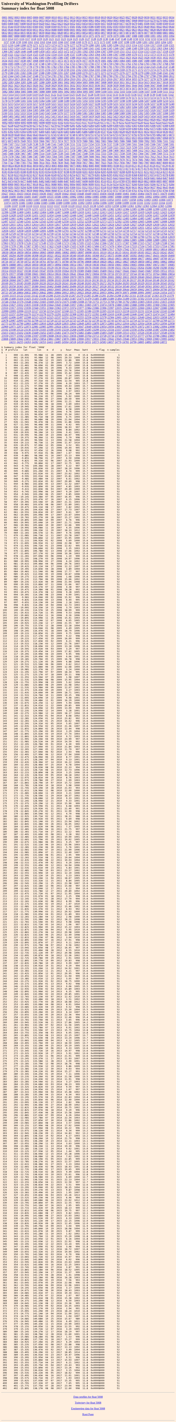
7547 (78, 153)
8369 (140, 175)
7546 (72, 153)
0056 (60, 20)
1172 (96, 42)
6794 (147, 134)
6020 (116, 119)
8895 (159, 181)
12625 (118, 224)
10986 (103, 196)
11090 (66, 202)
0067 (128, 20)
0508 (159, 23)
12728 (4, 233)
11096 (103, 202)
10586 (57, 196)
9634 (147, 187)
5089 (48, 91)
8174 (134, 168)
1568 (122, 54)
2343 (4, 76)
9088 (54, 184)
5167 (109, 97)
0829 (159, 29)
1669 (41, 60)
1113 (4, 39)
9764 (153, 190)
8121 (134, 165)
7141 (54, 144)
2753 (41, 76)
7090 (140, 141)
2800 (165, 76)
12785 (110, 237)
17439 (80, 246)
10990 (133, 196)
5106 (141, 91)
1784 (66, 66)
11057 (125, 199)
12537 (12, 221)
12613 (27, 224)
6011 (91, 119)
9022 (41, 184)
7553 (103, 153)
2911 (78, 79)
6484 (72, 131)
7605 (116, 156)
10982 (72, 196)
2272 (97, 73)
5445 (171, 116)
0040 (17, 20)
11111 (36, 206)
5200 (134, 100)
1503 (91, 51)
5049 (165, 85)
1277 (72, 45)
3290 (54, 82)
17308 (133, 243)
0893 (29, 36)
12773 (27, 237)
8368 (134, 175)
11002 (21, 199)
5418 (85, 116)
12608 (163, 221)
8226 (23, 175)
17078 (19, 243)
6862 (159, 134)
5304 (29, 110)
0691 (72, 29)
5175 (159, 97)
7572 (165, 153)
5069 (103, 88)
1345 (109, 48)
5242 (10, 107)
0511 (4, 26)
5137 (140, 94)
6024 (140, 119)
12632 (171, 224)
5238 (159, 104)
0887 (10, 36)
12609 (171, 221)
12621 (88, 224)
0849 (60, 32)
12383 (118, 209)
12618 (65, 224)
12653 (156, 227)
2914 (97, 79)
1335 (54, 48)
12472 (50, 218)
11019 (81, 199)
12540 (19, 221)
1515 (147, 51)
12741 (57, 233)
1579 (17, 57)
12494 (163, 218)
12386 (141, 209)
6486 (85, 131)
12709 (95, 230)
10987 (110, 196)
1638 (23, 60)
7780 (17, 162)
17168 (57, 243)
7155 (97, 144)
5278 (97, 107)
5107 (147, 91)
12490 (156, 218)
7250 (134, 147)
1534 (54, 54)
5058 (41, 88)
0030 (147, 17)
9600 (116, 187)
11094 (96, 202)
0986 (72, 36)
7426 (165, 150)
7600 (91, 156)
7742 (10, 162)
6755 (116, 134)
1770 (4, 66)
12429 (19, 215)
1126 (81, 39)
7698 (159, 159)
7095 (153, 141)
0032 (159, 17)
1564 (97, 54)
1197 (120, 42)
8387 (29, 178)
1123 (63, 39)
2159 (66, 70)
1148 (123, 39)
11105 (169, 202)
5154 (29, 97)
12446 (72, 215)
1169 (78, 42)
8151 (60, 168)
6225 (165, 122)
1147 (117, 39)
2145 (153, 66)
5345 (48, 113)
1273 (48, 45)
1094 (171, 36)
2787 (91, 76)
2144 (147, 66)
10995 (163, 196)
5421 (103, 116)
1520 (4, 54)
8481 (35, 181)
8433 (103, 178)
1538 (78, 54)
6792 (134, 134)
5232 (122, 104)
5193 (91, 100)
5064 (72, 88)
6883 (35, 138)
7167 (159, 144)
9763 (147, 190)
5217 (35, 104)
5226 (85, 104)
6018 (103, 119)
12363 (145, 206)
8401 (78, 178)
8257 (78, 175)
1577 (4, 57)
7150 (66, 144)
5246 (35, 107)
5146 (23, 97)
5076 (140, 88)
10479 (163, 193)
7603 (103, 156)
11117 (57, 206)
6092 (5, 122)
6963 (153, 138)
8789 (122, 181)
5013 (134, 82)
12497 (4, 221)
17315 (141, 243)
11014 (58, 199)
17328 (156, 243)
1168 (72, 42)
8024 (11, 165)
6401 (48, 131)
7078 (72, 141)
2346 (23, 76)
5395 (147, 113)
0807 (103, 29)
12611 (12, 224)
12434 (50, 215)
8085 (91, 165)
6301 (122, 125)
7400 (116, 150)
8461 (153, 178)
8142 (23, 168)
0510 (171, 23)
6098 (42, 122)
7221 (116, 147)
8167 (109, 168)
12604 (133, 221)
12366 (168, 206)
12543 (42, 221)
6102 (60, 122)
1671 (54, 60)
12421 (156, 212)
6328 (23, 128)
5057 (35, 88)
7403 (122, 150)
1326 (23, 48)
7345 (41, 150)
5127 (84, 94)
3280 (165, 79)
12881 (103, 240)
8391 (41, 178)
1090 (147, 36)
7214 (85, 147)
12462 (19, 218)
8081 (79, 165)
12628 (141, 224)
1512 (128, 51)
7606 (122, 156)
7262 (17, 150)
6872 (165, 134)
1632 (165, 57)
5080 (165, 88)
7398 (109, 150)
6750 (85, 134)
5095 (85, 91)
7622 (23, 159)
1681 (103, 60)
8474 (11, 181)
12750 (110, 233)
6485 (78, 131)
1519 (171, 51)
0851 (66, 32)
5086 (29, 91)
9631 (134, 187)
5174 (153, 97)
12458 (163, 215)
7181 (171, 144)
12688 (35, 230)
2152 (23, 70)
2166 (103, 70)
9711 (60, 190)
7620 (17, 159)
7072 (54, 141)
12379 (88, 209)
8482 (42, 181)
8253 (66, 175)
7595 (60, 156)
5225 (78, 104)
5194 (97, 100)
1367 (11, 51)
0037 (11, 20)
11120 (71, 206)
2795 (134, 76)
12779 (65, 237)
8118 (128, 165)
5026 (35, 85)
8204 (97, 172)
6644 (42, 134)
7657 (78, 159)
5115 (17, 94)
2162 (78, 70)
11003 (29, 199)
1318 (159, 45)
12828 (65, 240)
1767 (159, 63)
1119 (39, 39)
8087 (97, 165)
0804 (91, 29)
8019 (5, 165)
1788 (91, 66)
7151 (72, 144)
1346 (116, 48)
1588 (72, 57)
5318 (103, 110)
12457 (156, 215)
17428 (57, 246)
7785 (23, 162)
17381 (19, 246)
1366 (4, 51)
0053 (42, 20)
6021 (122, 119)
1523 (23, 54)
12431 (35, 215)
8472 (4, 181)
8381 (4, 178)
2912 (85, 79)
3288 (42, 82)
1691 (159, 60)
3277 (147, 79)
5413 (54, 116)
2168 (116, 70)
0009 (48, 17)
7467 (23, 153)
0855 (91, 32)
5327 (159, 110)
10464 (141, 193)
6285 (97, 125)
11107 (15, 206)
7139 (41, 144)
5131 (103, 94)
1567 (116, 54)
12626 (125, 224)
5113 (5, 94)
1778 (29, 66)
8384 (23, 178)
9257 (128, 184)
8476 (17, 181)
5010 (116, 82)
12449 (95, 215)
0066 (122, 20)
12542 (35, 221)
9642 (159, 187)
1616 (91, 57)
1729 (23, 63)
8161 (72, 168)
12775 (42, 237)
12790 (141, 237)
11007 (36, 199)
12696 (50, 230)
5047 (153, 85)
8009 (165, 162)
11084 (37, 202)
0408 (23, 23)
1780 (41, 66)
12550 (65, 221)
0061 (91, 20)
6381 (159, 128)
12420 (148, 212)
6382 (165, 128)
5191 (79, 100)
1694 (4, 63)
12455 (141, 215)
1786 (78, 66)
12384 (125, 209)
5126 (78, 94)
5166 (103, 97)
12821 (12, 240)
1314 (134, 45)
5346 (54, 113)
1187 (108, 42)
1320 (165, 45)
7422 (153, 150)
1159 (18, 42)
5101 (110, 91)
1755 (85, 63)
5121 (47, 94)
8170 (116, 168)
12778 (57, 237)
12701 (65, 230)
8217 (4, 175)
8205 (103, 172)
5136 (134, 94)
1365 (171, 48)
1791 (109, 66)
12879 (88, 240)
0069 (141, 20)
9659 (29, 190)
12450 (103, 215)
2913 (91, 79)
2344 (10, 76)
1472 (66, 51)
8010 (171, 162)
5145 (17, 97)
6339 (66, 128)
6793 (140, 134)
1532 (48, 54)
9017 (29, 184)
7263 (23, 150)
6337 (54, 128)
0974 (54, 36)
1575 (165, 54)
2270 (85, 73)
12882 (110, 240)
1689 (153, 60)
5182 (29, 100)
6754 (109, 134)
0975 (60, 36)
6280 (66, 125)
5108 (153, 91)
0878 (153, 32)
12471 (42, 218)
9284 (171, 184)
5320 (116, 110)
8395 (66, 178)
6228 (10, 125)
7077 (66, 141)
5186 (48, 100)
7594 (54, 156)
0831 (171, 29)
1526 (41, 54)
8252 (60, 175)
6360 (134, 128)
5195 (103, 100)
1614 (78, 57)
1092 (159, 36)
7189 (48, 147)
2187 (35, 73)
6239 (23, 125)
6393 (17, 131)
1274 (54, 45)
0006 (35, 17)
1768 (165, 63)
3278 (153, 79)
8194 (48, 172)
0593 (116, 26)
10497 (35, 196)
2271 (91, 73)
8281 (97, 175)
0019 (103, 17)
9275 (165, 184)
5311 (72, 110)
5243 (17, 107)
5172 (140, 97)
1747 (35, 63)
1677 (85, 60)
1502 (85, 51)
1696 (17, 63)
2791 (116, 76)
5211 (171, 100)
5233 (128, 104)
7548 (85, 153)
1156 (171, 39)
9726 (66, 190)
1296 (116, 45)
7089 (134, 141)
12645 (95, 227)
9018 (35, 184)
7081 (91, 141)
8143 (29, 168)
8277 (85, 175)
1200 (138, 42)
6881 (23, 138)
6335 (41, 128)
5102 (116, 91)
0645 (4, 29)
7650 (66, 159)
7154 (91, 144)
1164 (48, 42)
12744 (72, 233)
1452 (54, 51)
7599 (85, 156)
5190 (72, 100)
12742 (65, 233)
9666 (48, 190)
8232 (29, 175)
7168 (165, 144)
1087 (128, 36)
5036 (97, 85)
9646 (171, 187)
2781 (54, 76)
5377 (66, 113)
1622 (122, 57)
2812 (171, 76)
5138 (146, 94)
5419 (91, 116)
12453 (125, 215)
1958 (128, 66)
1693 (171, 60)
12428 (12, 215)
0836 (29, 32)
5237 (153, 104)
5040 (122, 85)
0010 (54, 17)
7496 (35, 153)
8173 (128, 168)
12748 (95, 233)
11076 (14, 202)
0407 (17, 23)
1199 (132, 42)
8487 (66, 181)
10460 (118, 193)
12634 (12, 227)
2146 (159, 66)
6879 (17, 138)
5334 (29, 113)
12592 (118, 221)
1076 (97, 36)
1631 (159, 57)
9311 (78, 187)
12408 (65, 212)
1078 (109, 36)
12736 (42, 233)
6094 (17, 122)
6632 (147, 131)
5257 (91, 107)
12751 (118, 233)
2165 (97, 70)
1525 (35, 54)
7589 (42, 156)
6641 (23, 134)
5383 (91, 113)
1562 (85, 54)
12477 (80, 218)
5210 (165, 100)
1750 (54, 63)
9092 (66, 184)
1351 (147, 48)
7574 (171, 153)
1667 (29, 60)
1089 (140, 36)
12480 (103, 218)
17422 (50, 246)
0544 (10, 26)
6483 (66, 131)
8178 (153, 168)
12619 (72, 224)
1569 (128, 54)
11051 (95, 199)
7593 (48, 156)
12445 (65, 215)
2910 (72, 79)
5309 (60, 110)
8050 (35, 165)
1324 (17, 48)
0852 (72, 32)
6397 (35, 131)
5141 (165, 94)
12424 (171, 212)
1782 (54, 66)
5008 (103, 82)
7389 (97, 150)
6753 (103, 134)
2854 (66, 79)
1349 (134, 48)
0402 (165, 20)
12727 (171, 230)
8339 (128, 175)
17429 (65, 246)
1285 (109, 45)
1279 (85, 45)
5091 (60, 91)
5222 (60, 104)
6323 (17, 128)
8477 (23, 181)
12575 (110, 221)
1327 (29, 48)
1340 (85, 48)
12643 (80, 227)
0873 (122, 32)
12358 (115, 206)
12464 (27, 218)
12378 (80, 209)
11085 (44, 202)
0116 (147, 20)
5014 (140, 82)
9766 (165, 190)
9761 (134, 190)
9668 (54, 190)
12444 (57, 215)
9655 (17, 190)
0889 (23, 36)
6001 (60, 119)
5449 (23, 119)
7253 (153, 147)
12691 (42, 230)
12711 (103, 230)
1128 (93, 39)
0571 (66, 26)
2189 (48, 73)
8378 (165, 175)
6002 (66, 119)
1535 (60, 54)
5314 (78, 110)
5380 (78, 113)
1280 (91, 45)
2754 (48, 76)
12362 (138, 206)
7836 (54, 162)
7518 (48, 153)
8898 (171, 181)
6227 (4, 125)
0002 (11, 17)
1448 (29, 51)
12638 (42, 227)
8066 (60, 165)
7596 (66, 156)
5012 (128, 82)
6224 (159, 122)
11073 (169, 199)
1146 (111, 39)
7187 (35, 147)
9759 (128, 190)
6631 (140, 131)
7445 (4, 153)
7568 (153, 153)
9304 (60, 187)
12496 (171, 218)
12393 (163, 209)
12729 (12, 233)
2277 (128, 73)
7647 (54, 159)
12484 (133, 218)
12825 (42, 240)
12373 (50, 209)
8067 (66, 165)
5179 (11, 100)
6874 (4, 138)
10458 (110, 193)
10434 (27, 193)
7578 (11, 156)
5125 (72, 94)
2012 (134, 66)
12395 (171, 209)
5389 (122, 113)
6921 (122, 138)
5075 (134, 88)
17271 (118, 243)
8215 (165, 172)
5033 (78, 85)
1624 (134, 57)
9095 (78, 184)
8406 (85, 178)
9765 (159, 190)
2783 (66, 76)
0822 (128, 29)
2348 (35, 76)
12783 (95, 237)
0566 (35, 26)
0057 (66, 20)
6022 (128, 119)
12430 (27, 215)
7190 (54, 147)
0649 (23, 29)
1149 (129, 39)
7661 (91, 159)
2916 (109, 79)
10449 (88, 193)
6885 (48, 138)
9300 (35, 187)
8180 (165, 168)
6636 (165, 131)
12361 (130, 206)
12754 (133, 233)
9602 (122, 187)
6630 (134, 131)
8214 (159, 172)
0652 (41, 29)
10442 (65, 193)
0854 (85, 32)
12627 (133, 224)
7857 (85, 162)
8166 (103, 168)
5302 (17, 110)
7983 (140, 162)
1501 (79, 51)
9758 (122, 190)
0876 (140, 32)
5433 (147, 116)
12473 (57, 218)
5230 (109, 104)
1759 (109, 63)
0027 (128, 17)
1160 (24, 42)
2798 (153, 76)
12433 (42, 215)
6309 (171, 125)
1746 (29, 63)
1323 (10, 48)
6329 (29, 128)
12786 (118, 237)
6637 (171, 131)
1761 (122, 63)
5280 (109, 107)
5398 (165, 113)
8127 (159, 165)
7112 (17, 144)
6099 (48, 122)
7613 (159, 156)
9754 (103, 190)
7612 (153, 156)
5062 (60, 88)
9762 (140, 190)
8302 (116, 175)
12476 (72, 218)
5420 (97, 116)
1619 (109, 57)
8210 (134, 172)
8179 (159, 168)
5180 (17, 100)
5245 (29, 107)
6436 (60, 131)
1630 (153, 57)
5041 (128, 85)
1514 (140, 51)
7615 (171, 156)
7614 (165, 156)
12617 (57, 224)
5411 (41, 116)
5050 (171, 85)
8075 (73, 165)
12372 (42, 209)
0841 (54, 32)
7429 (171, 150)
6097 (35, 122)
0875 (134, 32)
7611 (147, 156)
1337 (66, 48)
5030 (60, 85)
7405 (128, 150)
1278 (78, 45)
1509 (110, 51)
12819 (171, 237)
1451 (48, 51)
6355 (103, 128)
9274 (159, 184)
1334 (48, 48)
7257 (165, 147)
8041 (29, 165)
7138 (35, 144)
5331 (10, 113)
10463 (133, 193)
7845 (66, 162)
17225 (88, 243)
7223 (128, 147)
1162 (36, 42)
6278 (54, 125)
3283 (11, 82)
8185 (17, 172)
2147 (165, 66)
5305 (35, 110)
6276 (41, 125)
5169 (122, 97)
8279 (91, 175)
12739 (50, 233)
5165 (97, 97)
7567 (147, 153)
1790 (103, 66)
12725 (163, 230)
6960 (147, 138)
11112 (43, 206)
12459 (171, 215)
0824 (140, 29)
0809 (109, 29)
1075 (91, 36)
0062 (97, 20)
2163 (85, 70)
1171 (90, 42)
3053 (122, 79)
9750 (91, 190)
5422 (109, 116)
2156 (48, 70)
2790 (109, 76)
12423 (163, 212)
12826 (50, 240)
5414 (60, 116)
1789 (97, 66)
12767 (171, 233)
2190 (54, 73)
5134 (121, 94)
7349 (48, 150)
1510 (116, 51)
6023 (134, 119)
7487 (29, 153)
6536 (97, 131)
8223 (17, 175)
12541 (27, 221)
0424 (66, 23)
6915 (85, 138)
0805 (97, 29)
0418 (29, 23)
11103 (154, 202)
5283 (128, 107)
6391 (4, 131)
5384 (97, 113)
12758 (156, 233)
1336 (60, 48)
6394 (23, 131)
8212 (147, 172)
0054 (48, 20)
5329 (171, 110)
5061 (54, 88)
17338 (163, 243)
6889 (66, 138)
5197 (116, 100)
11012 (51, 199)
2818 (35, 79)
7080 (85, 141)
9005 (17, 184)
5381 (85, 113)
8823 (147, 181)
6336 (48, 128)
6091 (171, 119)
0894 (35, 36)
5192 (85, 100)
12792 (156, 237)
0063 (103, 20)
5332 (17, 113)
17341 (171, 243)
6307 (159, 125)
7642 (48, 159)
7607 (128, 156)
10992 (148, 196)
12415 (110, 212)
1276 (66, 45)
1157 (6, 42)
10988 (118, 196)
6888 (60, 138)
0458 (109, 23)
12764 (163, 233)
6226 (171, 122)
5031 (66, 85)
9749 (85, 190)
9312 (85, 187)
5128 (90, 94)
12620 (80, 224)
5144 (10, 97)
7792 (29, 162)
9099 (91, 184)
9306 (72, 187)
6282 (78, 125)
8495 (72, 181)
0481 (140, 23)
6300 (116, 125)
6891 (72, 138)
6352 (85, 128)
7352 (54, 150)
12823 (27, 240)
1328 (35, 48)
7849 (72, 162)
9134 (109, 184)
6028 (165, 119)
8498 (85, 181)
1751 (60, 63)
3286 (29, 82)
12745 (80, 233)
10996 (171, 196)
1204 (163, 42)
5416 (72, 116)
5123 (59, 94)
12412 (95, 212)
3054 (128, 79)
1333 (41, 48)
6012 (97, 119)
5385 (103, 113)
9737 (72, 190)
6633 (153, 131)
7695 (153, 159)
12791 (148, 237)
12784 (103, 237)
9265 (147, 184)
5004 (79, 82)
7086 (122, 141)
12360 (123, 206)
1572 (147, 54)
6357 (116, 128)
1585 (54, 57)
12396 (5, 212)
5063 (66, 88)
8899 (4, 184)
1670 (48, 60)
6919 (109, 138)
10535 (50, 196)
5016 (153, 82)
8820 (140, 181)
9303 (54, 187)
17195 (80, 243)
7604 (110, 156)
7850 (78, 162)
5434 (153, 116)
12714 (118, 230)
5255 (85, 107)
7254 (159, 147)
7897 (97, 162)
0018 (97, 17)
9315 (97, 187)
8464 (159, 178)
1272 (41, 45)
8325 (122, 175)
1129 (99, 39)
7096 (159, 141)
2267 (66, 73)
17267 (110, 243)
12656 (5, 230)
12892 (163, 240)
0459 (116, 23)
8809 (134, 181)
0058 (72, 20)
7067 (48, 141)
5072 (116, 88)
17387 (27, 246)
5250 (60, 107)
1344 (103, 48)
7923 (103, 162)
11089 (59, 202)
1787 (85, 66)
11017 (66, 199)
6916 (91, 138)
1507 (103, 51)
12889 (156, 240)
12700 (57, 230)
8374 (153, 175)
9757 (116, 190)
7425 (159, 150)
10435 (35, 193)
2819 (42, 79)
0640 (147, 26)
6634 (159, 131)
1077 (103, 36)
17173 (65, 243)
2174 (153, 70)
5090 (54, 91)
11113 (50, 206)
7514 (41, 153)
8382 (10, 178)
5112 (171, 91)
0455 (91, 23)
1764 (140, 63)
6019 (109, 119)
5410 (35, 116)
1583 (41, 57)
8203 (91, 172)
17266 (103, 243)
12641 (65, 227)
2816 (23, 79)
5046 (147, 85)
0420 (41, 23)
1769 (171, 63)
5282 (122, 107)
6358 (122, 128)
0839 (41, 32)
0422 (54, 23)
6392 (10, 131)
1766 (153, 63)
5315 (85, 110)
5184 (42, 100)
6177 (109, 122)
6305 (147, 125)
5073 (122, 88)
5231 (116, 104)
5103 (122, 91)
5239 (165, 104)
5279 (103, 107)
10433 (19, 193)
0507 (153, 23)
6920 (116, 138)
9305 (66, 187)
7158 (115, 144)
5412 (48, 116)
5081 (171, 88)
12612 (19, 224)
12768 (4, 237)
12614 (35, 224)
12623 (103, 224)
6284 (91, 125)
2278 (134, 73)
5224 (72, 104)
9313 (91, 187)
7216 (97, 147)
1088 (134, 36)
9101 (97, 184)
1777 (23, 66)
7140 (47, 144)
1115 (16, 39)
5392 (140, 113)
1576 (171, 54)
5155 (35, 97)
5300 (4, 110)
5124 (66, 94)
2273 (103, 73)
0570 (60, 26)
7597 (72, 156)
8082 (85, 165)
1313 (128, 45)
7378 (72, 150)
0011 (60, 17)
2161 (72, 70)
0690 (66, 29)
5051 (4, 88)
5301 (11, 110)
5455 (54, 119)
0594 (122, 26)
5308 (54, 110)
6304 (140, 125)
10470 (148, 193)
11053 (103, 199)
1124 (69, 39)
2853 (60, 79)
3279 (159, 79)
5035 (91, 85)
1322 (4, 48)
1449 (35, 51)
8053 (48, 165)
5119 (35, 94)
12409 (73, 212)
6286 (103, 125)
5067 (91, 88)
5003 (72, 82)
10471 (156, 193)
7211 (66, 147)
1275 (60, 45)
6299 (109, 125)
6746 (60, 134)
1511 (122, 51)
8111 (122, 165)
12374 (57, 209)
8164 (91, 168)
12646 (103, 227)
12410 (80, 212)
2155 (41, 70)
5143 (4, 97)
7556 (109, 153)
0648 (17, 29)
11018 (73, 199)
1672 (60, 60)
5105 (135, 91)
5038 (109, 85)
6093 (11, 122)
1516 (153, 51)
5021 (10, 85)
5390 (128, 113)
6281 (72, 125)
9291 (11, 187)
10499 (42, 196)
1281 (97, 45)
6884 (41, 138)
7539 (60, 153)
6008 (79, 119)
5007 (97, 82)
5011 (122, 82)
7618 (4, 159)
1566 (109, 54)
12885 (133, 240)
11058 (132, 199)
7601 (97, 156)
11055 (117, 199)
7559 (128, 153)
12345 (100, 206)
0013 (72, 17)
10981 (65, 196)
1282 (103, 45)
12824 (35, 240)
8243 (41, 175)
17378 (12, 246)
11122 (78, 206)
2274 (109, 73)
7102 (171, 141)
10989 (125, 196)
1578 (10, 57)
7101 (165, 141)
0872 (116, 32)
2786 (85, 76)
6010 (85, 119)
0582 (78, 26)
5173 (147, 97)
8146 (48, 168)
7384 (91, 150)
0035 (4, 20)
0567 (41, 26)
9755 (109, 190)
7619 (10, 159)
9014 (23, 184)
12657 (12, 230)
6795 (153, 134)
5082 (5, 91)
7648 (60, 159)
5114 (11, 94)
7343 (35, 150)
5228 (97, 104)
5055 (23, 88)
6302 (128, 125)
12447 (80, 215)
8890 (153, 181)
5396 (153, 113)
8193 (42, 172)
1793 (116, 66)
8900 (10, 184)
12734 (35, 233)
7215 (91, 147)
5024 (23, 85)
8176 (147, 168)
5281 (116, 107)
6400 (41, 131)
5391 (134, 113)
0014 (78, 17)
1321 (171, 45)
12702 (73, 230)
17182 (72, 243)
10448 (80, 193)
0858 (109, 32)
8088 (104, 165)
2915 (103, 79)
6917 (97, 138)
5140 (158, 94)
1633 (171, 57)
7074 (60, 141)
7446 (10, 153)
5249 (54, 107)
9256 (122, 184)
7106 (4, 144)
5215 (23, 104)
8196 (54, 172)
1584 (48, 57)
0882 (171, 32)
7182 (4, 147)
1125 (75, 39)
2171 (134, 70)
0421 (48, 23)
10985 (95, 196)
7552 (97, 153)
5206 (141, 100)
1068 (78, 36)
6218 (128, 122)
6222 (146, 122)
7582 (17, 156)
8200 (79, 172)
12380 (95, 209)
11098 (118, 202)
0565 (29, 26)
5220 (48, 104)
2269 (78, 73)
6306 (153, 125)
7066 (41, 141)
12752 (125, 233)
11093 (88, 202)
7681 (140, 159)
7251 (140, 147)
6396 (29, 131)
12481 (110, 218)
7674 (134, 159)
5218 (41, 104)
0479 (134, 23)
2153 (29, 70)
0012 (66, 17)
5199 (128, 100)
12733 (27, 233)
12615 (42, 224)
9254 (116, 184)
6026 (153, 119)
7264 (29, 150)
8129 (165, 165)
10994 (156, 196)
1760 (116, 63)
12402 (35, 212)
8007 (159, 162)
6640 (17, 134)
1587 (66, 57)
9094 (72, 184)
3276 (140, 79)
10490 (12, 196)
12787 (125, 237)
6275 (35, 125)
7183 (11, 147)
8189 (29, 172)
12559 (95, 221)
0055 (54, 20)
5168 (116, 97)
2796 (140, 76)
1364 (165, 48)
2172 (140, 70)
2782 (60, 76)
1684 (122, 60)
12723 (148, 230)
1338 (72, 48)
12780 (72, 237)
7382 (85, 150)
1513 (134, 51)
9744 (78, 190)
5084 (17, 91)
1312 (122, 45)
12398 (12, 212)
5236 (147, 104)
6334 (35, 128)
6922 (128, 138)
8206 (110, 172)
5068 (97, 88)
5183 (35, 100)
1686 (134, 60)
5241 (4, 107)
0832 (4, 32)
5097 (91, 91)
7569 (159, 153)
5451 (35, 119)
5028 (48, 85)
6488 (91, 131)
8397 (72, 178)
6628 (122, 131)
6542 (109, 131)
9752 (97, 190)
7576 (4, 156)
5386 (109, 113)
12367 (4, 209)
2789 (103, 76)
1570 (134, 54)
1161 (30, 42)
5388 (116, 113)
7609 (134, 156)
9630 (128, 187)
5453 (48, 119)
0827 (147, 29)
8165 (97, 168)
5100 (104, 91)
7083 (103, 141)
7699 (165, 159)
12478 (88, 218)
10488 (4, 196)
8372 (147, 175)
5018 (165, 82)
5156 (41, 97)
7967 (128, 162)
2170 (128, 70)
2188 (41, 73)
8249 (54, 175)
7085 (116, 141)
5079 (159, 88)
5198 (122, 100)
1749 (48, 63)
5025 (29, 85)
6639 (11, 134)
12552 (80, 221)
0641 (153, 26)
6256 (29, 125)
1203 (157, 42)
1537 (72, 54)
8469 (171, 178)
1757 (97, 63)
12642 (72, 227)
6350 (78, 128)
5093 (73, 91)
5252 (72, 107)
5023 (17, 85)
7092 (147, 141)
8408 (91, 178)
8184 (11, 172)
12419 (141, 212)
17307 (125, 243)
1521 (10, 54)
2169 (122, 70)
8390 (35, 178)
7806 (35, 162)
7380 (78, 150)
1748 (41, 63)
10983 (80, 196)
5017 (159, 82)
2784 (72, 76)
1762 (128, 63)
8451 (140, 178)
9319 (109, 187)
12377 (72, 209)
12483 (125, 218)
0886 (4, 36)
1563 (91, 54)
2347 (29, 76)
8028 (17, 165)
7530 (54, 153)
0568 (48, 26)
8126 (153, 165)
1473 (72, 51)
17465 (88, 246)
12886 (141, 240)
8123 (140, 165)
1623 (128, 57)
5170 (128, 97)
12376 (65, 209)
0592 (109, 26)
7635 (35, 159)
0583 (85, 26)
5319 (109, 110)
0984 (66, 36)
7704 (4, 162)
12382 (110, 209)
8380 (171, 175)
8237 (35, 175)
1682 (109, 60)
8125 (146, 165)
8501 (97, 181)
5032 (72, 85)
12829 (72, 240)
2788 (97, 76)
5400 (4, 116)
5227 (91, 104)
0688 (54, 29)
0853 (78, 32)
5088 (42, 91)
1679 (97, 60)
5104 (128, 91)
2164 (91, 70)
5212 (4, 104)
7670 (122, 159)
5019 (171, 82)
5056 (29, 88)
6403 (54, 131)
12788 (133, 237)
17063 (4, 243)
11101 (140, 202)
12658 (20, 230)
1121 (51, 39)
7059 (35, 141)
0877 (147, 32)
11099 (125, 202)
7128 (29, 144)
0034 (171, 17)
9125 (103, 184)
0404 (171, 20)
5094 (79, 91)
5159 (60, 97)
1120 (45, 39)
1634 (4, 60)
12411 (88, 212)
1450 (42, 51)
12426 (4, 215)
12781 (80, 237)
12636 (27, 227)
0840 (48, 32)
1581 (29, 57)
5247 (41, 107)
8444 (122, 178)
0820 (116, 29)
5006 (91, 82)
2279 (140, 73)
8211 (140, 172)
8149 (54, 168)
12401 (27, 212)
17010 (171, 240)
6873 (171, 134)
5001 (60, 82)
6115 (78, 122)
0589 (97, 26)
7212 (72, 147)
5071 (109, 88)
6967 (159, 138)
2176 (165, 70)
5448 (17, 119)
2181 (17, 73)
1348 (128, 48)
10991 (141, 196)
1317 (153, 45)
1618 (103, 57)
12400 (20, 212)
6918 (103, 138)
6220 (140, 122)
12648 (118, 227)
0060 (85, 20)
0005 (29, 17)
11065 (154, 199)
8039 (23, 165)
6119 (91, 122)
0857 (103, 32)
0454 (85, 23)
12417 (125, 212)
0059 (79, 20)
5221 (54, 104)
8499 (91, 181)
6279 (60, 125)
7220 (109, 147)
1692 (165, 60)
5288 (153, 107)
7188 (42, 147)
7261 (10, 150)
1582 (35, 57)
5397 (159, 113)
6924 (140, 138)
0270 (153, 20)
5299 (171, 107)
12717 (133, 230)
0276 (159, 20)
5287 (147, 107)
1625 (140, 57)
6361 (140, 128)
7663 (97, 159)
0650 (29, 29)
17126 (27, 243)
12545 (50, 221)
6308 (165, 125)
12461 (12, 218)
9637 (153, 187)
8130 (171, 165)
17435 (72, 246)
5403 (23, 116)
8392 (48, 178)
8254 (72, 175)
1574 (159, 54)
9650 (4, 190)
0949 (41, 36)
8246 (48, 175)
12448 (88, 215)
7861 (91, 162)
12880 (95, 240)
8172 (122, 168)
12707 (80, 230)
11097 (110, 202)
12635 (19, 227)
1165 (54, 42)
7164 (140, 144)
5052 (10, 88)
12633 (4, 227)
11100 (133, 202)
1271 (35, 45)
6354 (97, 128)
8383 (17, 178)
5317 (97, 110)
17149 (42, 243)
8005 (153, 162)
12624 (110, 224)
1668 (35, 60)
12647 (110, 227)
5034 (85, 85)
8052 (42, 165)
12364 (153, 206)
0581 (72, 26)
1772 (10, 66)
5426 (134, 116)
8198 (66, 172)
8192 (35, 172)
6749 (78, 134)
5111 (165, 91)
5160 (66, 97)
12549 (57, 221)
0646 (10, 29)
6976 (17, 141)
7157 (109, 144)
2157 (54, 70)
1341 (91, 48)
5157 (48, 97)
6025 (147, 119)
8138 (10, 168)
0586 (91, 26)
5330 (4, 113)
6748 (72, 134)
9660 (35, 190)
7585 (23, 156)
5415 (66, 116)
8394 (60, 178)
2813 (4, 79)
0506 (147, 23)
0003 (17, 17)
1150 (135, 39)
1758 (103, 63)
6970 (171, 138)
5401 (11, 116)
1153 (153, 39)
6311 (10, 128)
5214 (17, 104)
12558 (88, 221)
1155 (165, 39)
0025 (122, 17)
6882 (29, 138)
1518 (165, 51)
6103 (66, 122)
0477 (122, 23)
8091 (110, 165)
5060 (48, 88)
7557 (116, 153)
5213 (10, 104)
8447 (128, 178)
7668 (116, 159)
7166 (153, 144)
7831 (48, 162)
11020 (88, 199)
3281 (171, 79)
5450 (29, 119)
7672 (128, 159)
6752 (97, 134)
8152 (66, 168)
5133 (115, 94)
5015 (147, 82)
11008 (44, 199)
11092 (81, 202)
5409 (29, 116)
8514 (116, 181)
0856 (97, 32)
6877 (10, 138)
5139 (152, 94)
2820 (48, 79)
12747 (88, 233)
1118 (33, 39)
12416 (118, 212)
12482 (118, 218)
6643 (35, 134)
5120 (41, 94)
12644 (88, 227)
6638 (4, 134)
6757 (128, 134)
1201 (145, 42)
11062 (140, 199)
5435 (159, 116)
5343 (41, 113)
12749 (103, 233)
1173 (102, 42)
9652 (11, 190)
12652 (148, 227)
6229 (17, 125)
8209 (128, 172)
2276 (122, 73)
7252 (147, 147)
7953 (116, 162)
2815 (17, 79)
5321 (122, 110)
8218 (10, 175)
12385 (133, 209)
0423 (60, 23)
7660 (85, 159)
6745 (54, 134)
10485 (171, 193)
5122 (53, 94)
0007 (42, 17)
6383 (171, 128)
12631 (163, 224)
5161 (72, 97)
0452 (72, 23)
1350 (140, 48)
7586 (29, 156)
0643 (165, 26)
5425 (128, 116)
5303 (23, 110)
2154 (35, 70)
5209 (159, 100)
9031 (48, 184)
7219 (103, 147)
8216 (171, 172)
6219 (134, 122)
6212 (121, 122)
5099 (97, 91)
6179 (115, 122)
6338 (60, 128)
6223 (152, 122)
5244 (23, 107)
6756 (122, 134)
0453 (78, 23)
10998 (14, 199)
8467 (165, 178)
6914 (78, 138)
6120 (97, 122)
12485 (141, 218)
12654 (163, 227)
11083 (29, 202)
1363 (159, 48)
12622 (95, 224)
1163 (42, 42)
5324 (140, 110)
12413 (103, 212)
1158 (12, 42)
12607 (156, 221)
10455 (95, 193)
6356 (109, 128)
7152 (78, 144)
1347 (122, 48)
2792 (122, 76)
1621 (116, 57)
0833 (10, 32)
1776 (17, 66)
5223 (66, 104)
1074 (85, 36)
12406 (50, 212)
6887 (54, 138)
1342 (97, 48)
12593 (125, 221)
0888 (17, 36)
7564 (140, 153)
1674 (72, 60)
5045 (140, 85)
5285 (140, 107)
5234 (134, 104)
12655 (171, 227)
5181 (23, 100)
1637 (17, 60)
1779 (35, 66)
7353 (60, 150)
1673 (66, 60)
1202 (151, 42)
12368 (12, 209)
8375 (159, 175)
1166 (60, 42)
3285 (23, 82)
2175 (159, 70)
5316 (91, 110)
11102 (147, 202)
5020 (4, 85)
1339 (78, 48)
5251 (66, 107)
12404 (42, 212)
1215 (4, 45)
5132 (109, 94)
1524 (29, 54)
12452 (118, 215)
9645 (165, 187)
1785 (72, 66)
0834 (17, 32)
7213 (78, 147)
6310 (4, 128)
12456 (148, 215)
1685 (128, 60)
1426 (17, 51)
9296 (29, 187)
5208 (153, 100)
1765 (147, 63)
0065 (116, 20)
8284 (103, 175)
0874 (128, 32)
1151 (141, 39)
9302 (48, 187)
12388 (148, 209)
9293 (17, 187)
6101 (54, 122)
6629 (128, 131)
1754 (78, 63)
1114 (10, 39)
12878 (80, 240)
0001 (4, 17)
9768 (171, 190)
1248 (17, 45)
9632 (140, 187)
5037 (103, 85)
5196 (110, 100)
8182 (171, 168)
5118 (29, 94)
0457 (103, 23)
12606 (148, 221)
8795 (128, 181)
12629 (148, 224)
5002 (66, 82)
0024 (116, 17)
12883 (118, 240)
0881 (165, 32)
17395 (35, 246)
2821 (54, 79)
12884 (125, 240)
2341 (165, 73)
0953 (48, 36)
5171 (134, 97)
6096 (29, 122)
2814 (11, 79)
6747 (66, 134)
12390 (156, 209)
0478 (128, 23)
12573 (103, 221)
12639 (50, 227)
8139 (17, 168)
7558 (122, 153)
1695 (10, 63)
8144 (35, 168)
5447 (11, 119)
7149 (60, 144)
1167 (66, 42)
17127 (35, 243)
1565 (103, 54)
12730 (19, 233)
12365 (160, 206)
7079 (78, 141)
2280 (147, 73)
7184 (17, 147)
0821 (122, 29)
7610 (141, 156)
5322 (128, 110)
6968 (165, 138)
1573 (153, 54)
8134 (4, 168)
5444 (165, 116)
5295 (159, 107)
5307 (48, 110)
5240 (171, 104)
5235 (140, 104)
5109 (159, 91)
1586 (60, 57)
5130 (97, 94)
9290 (4, 187)
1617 (97, 57)
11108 (22, 206)
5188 (60, 100)
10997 (6, 199)
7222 (122, 147)
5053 (17, 88)
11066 (162, 199)
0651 (35, 29)
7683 (147, 159)
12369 (19, 209)
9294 (23, 187)
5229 (103, 104)
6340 (72, 128)
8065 (54, 165)
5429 (140, 116)
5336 (35, 113)
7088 (128, 141)
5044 (134, 85)
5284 (134, 107)
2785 (78, 76)
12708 (88, 230)
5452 (42, 119)
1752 (66, 63)
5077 (147, 88)
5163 (85, 97)
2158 (60, 70)
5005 (85, 82)
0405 (4, 23)
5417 (78, 116)
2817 (29, 79)
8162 (78, 168)
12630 (156, 224)
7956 (122, 162)
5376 (60, 113)
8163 (85, 168)
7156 (103, 144)
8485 (54, 181)
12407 (57, 212)
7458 (17, 153)
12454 (133, 215)
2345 (17, 76)
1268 (23, 45)
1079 (116, 36)
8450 (134, 178)
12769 (12, 237)
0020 (109, 17)
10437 (50, 193)
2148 (171, 66)
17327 (148, 243)
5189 (66, 100)
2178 (171, 70)
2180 (10, 73)
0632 (134, 26)
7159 (122, 144)
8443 (116, 178)
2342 (171, 73)
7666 (109, 159)
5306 (42, 110)
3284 (17, 82)
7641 (41, 159)
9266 (153, 184)
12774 (35, 237)
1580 (23, 57)
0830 (165, 29)
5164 (91, 97)
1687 (140, 60)
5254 (78, 107)
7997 (147, 162)
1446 (23, 51)
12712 (110, 230)
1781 (48, 66)
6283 (85, 125)
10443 (72, 193)
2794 (128, 76)
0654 (48, 29)
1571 (140, 54)
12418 (133, 212)
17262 (95, 243)
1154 (159, 39)
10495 (27, 196)
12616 (50, 224)
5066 (85, 88)
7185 (23, 147)
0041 (23, 20)
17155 (50, 243)
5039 (116, 85)
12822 (19, 240)
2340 (159, 73)
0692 (78, 29)
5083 (11, 91)
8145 (41, 168)
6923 (134, 138)
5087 (35, 91)
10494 (19, 196)
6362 (147, 128)
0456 (97, 23)
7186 (29, 147)
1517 (159, 51)
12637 (35, 227)
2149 (4, 70)
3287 (35, 82)
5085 (23, 91)
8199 (72, 172)
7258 (171, 147)
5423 (116, 116)
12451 (110, 215)
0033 (165, 17)
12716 (125, 230)
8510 (103, 181)
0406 (10, 23)
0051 (29, 20)
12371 (35, 209)
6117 (84, 122)
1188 (114, 42)
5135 (127, 94)
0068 (134, 20)
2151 (17, 70)
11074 (7, 202)
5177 (171, 97)
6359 (128, 128)
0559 (17, 26)
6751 (91, 134)
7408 (134, 150)
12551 (72, 221)
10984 (88, 196)
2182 (23, 73)
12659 (27, 230)
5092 (66, 91)
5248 (48, 107)
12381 (103, 209)
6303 (134, 125)
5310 (66, 110)
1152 (147, 39)
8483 (48, 181)
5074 (128, 88)
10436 (42, 193)
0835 (23, 32)
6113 (72, 122)
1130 (105, 39)
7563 (134, 153)
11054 (110, 199)
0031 (153, 17)
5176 (165, 97)
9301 (42, 187)
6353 (91, 128)
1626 (147, 57)
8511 (109, 181)
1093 (165, 36)
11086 (51, 202)
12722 (141, 230)
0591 (103, 26)
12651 (141, 227)
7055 (29, 141)
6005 (72, 119)
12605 (141, 221)
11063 (147, 199)
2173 (147, 70)
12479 (95, 218)
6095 (23, 122)
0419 (35, 23)
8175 (140, 168)
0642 (159, 26)
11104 (161, 202)
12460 (4, 218)
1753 (72, 63)
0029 (140, 17)
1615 (85, 57)
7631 (29, 159)
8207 (116, 172)
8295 (109, 175)
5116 (23, 94)
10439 (57, 193)
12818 (163, 237)
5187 (54, 100)
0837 (35, 32)
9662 (42, 190)
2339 (153, 73)
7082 (97, 141)
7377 (66, 150)
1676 (78, 60)
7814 (41, 162)
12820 (4, 240)
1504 (97, 51)
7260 (4, 150)
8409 (97, 178)
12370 (27, 209)
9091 (60, 184)
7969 (134, 162)
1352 (153, 48)
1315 (140, 45)
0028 (134, 17)
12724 (156, 230)
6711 (48, 134)
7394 (103, 150)
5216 (29, 104)
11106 (7, 206)
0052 (35, 20)
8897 (165, 181)
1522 (17, 54)
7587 (35, 156)
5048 (159, 85)
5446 (4, 119)
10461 (125, 193)
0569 (54, 26)
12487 (148, 218)
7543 (66, 153)
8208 (122, 172)
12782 (88, 237)
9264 (140, 184)
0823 (134, 29)
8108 (116, 165)
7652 (72, 159)
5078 (153, 88)
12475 (65, 218)
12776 (50, 237)
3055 (134, 79)
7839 (60, 162)
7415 (147, 150)
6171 (103, 122)
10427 (4, 193)
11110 (29, 206)
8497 (79, 181)
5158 (54, 97)
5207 (147, 100)
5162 (78, 97)
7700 (171, 159)
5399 (171, 113)
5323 (134, 110)
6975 (10, 141)
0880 (159, 32)
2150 (10, 70)
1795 (122, 66)
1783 (60, 66)
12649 (125, 227)
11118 (64, 206)
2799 (159, 76)
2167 (109, 70)
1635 (10, 60)
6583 (116, 131)
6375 (153, 128)
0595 (128, 26)
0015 (85, 17)
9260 (134, 184)
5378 (72, 113)
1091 (153, 36)
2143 (140, 66)
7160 (128, 144)
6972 (4, 141)
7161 (134, 144)
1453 (60, 51)
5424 (122, 116)
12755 (141, 233)
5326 (153, 110)
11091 (73, 202)
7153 (84, 144)
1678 (91, 60)
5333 (23, 113)
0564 (23, 26)
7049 (23, 141)
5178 (4, 100)
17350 (4, 246)
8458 (147, 178)
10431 (12, 193)
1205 (169, 42)
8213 (153, 172)
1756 (91, 63)
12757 (148, 233)
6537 (103, 131)
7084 (109, 141)
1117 (27, 39)
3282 (4, 82)
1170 (84, 42)
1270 (29, 45)
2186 (29, 73)
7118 (23, 144)
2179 (4, 73)
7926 (109, 162)
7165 (146, 144)
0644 (171, 26)
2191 (60, 73)
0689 (60, 29)
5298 (165, 107)
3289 (48, 82)
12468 (35, 218)
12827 (57, 240)
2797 (147, 76)
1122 (57, 39)
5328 (165, 110)
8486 (60, 181)
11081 (22, 202)
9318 (103, 187)
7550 (91, 153)
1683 (116, 60)
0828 (153, 29)
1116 (21, 39)
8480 (29, 181)
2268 (72, 73)
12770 (19, 237)
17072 (12, 243)
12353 (107, 206)
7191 (60, 147)
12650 (133, 227)
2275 (116, 73)
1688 (147, 60)
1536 (66, 54)
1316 (147, 45)
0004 (23, 17)
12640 (57, 227)
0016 (91, 17)
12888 (148, 240)
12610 (5, 224)
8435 (109, 178)
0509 (165, 23)
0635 (140, 26)
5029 (54, 85)
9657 (23, 190)
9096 (85, 184)
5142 (171, 94)
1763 (134, 63)
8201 (85, 172)
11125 (85, 206)
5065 (78, 88)
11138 (93, 206)
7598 (79, 156)
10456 (103, 193)
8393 (54, 178)
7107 (11, 144)
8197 (60, 172)
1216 (10, 45)
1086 (122, 36)
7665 (103, 159)
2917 (116, 79)
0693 (85, 29)
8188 (23, 172)
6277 (48, 125)
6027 (159, 119)
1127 (87, 39)
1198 (126, 42)
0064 (110, 20)
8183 (4, 172)
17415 (42, 246)
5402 (17, 116)
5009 (110, 82)
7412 (140, 150)
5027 (41, 85)
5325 (147, 110)
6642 (29, 134)
